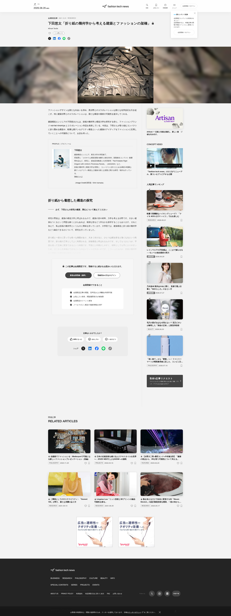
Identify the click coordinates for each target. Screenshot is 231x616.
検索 (147, 8)
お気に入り (156, 8)
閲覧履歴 (165, 8)
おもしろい (95, 339)
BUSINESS (55, 578)
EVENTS (96, 585)
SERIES (74, 585)
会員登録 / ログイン (189, 6)
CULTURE (93, 578)
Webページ (78, 176)
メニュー (174, 8)
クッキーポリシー (135, 612)
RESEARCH (72, 18)
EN (38, 4)
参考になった (77, 339)
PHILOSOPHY (81, 578)
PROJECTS (85, 585)
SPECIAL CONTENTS (59, 585)
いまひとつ (112, 339)
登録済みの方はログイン (107, 275)
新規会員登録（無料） (78, 275)
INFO (112, 578)
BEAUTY (104, 578)
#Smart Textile (53, 28)
